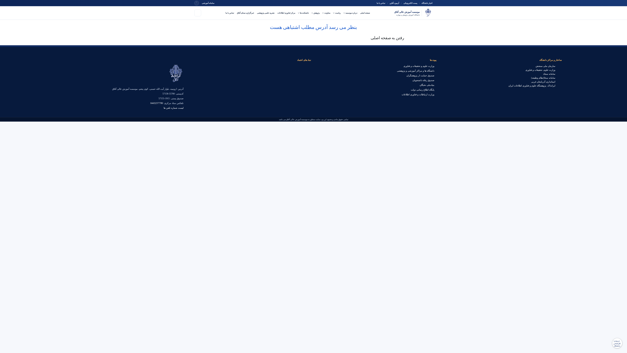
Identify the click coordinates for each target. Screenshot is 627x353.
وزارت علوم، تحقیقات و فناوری (540, 70)
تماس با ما (381, 3)
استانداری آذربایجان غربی (543, 82)
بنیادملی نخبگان (427, 85)
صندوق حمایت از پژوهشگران (420, 75)
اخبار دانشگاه (427, 3)
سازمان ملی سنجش (545, 66)
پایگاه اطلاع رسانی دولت (422, 90)
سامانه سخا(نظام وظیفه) (543, 78)
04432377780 (156, 103)
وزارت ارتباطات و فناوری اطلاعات (418, 94)
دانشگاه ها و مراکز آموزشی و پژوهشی (415, 71)
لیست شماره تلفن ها (174, 108)
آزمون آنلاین (394, 3)
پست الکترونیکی (410, 3)
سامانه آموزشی (208, 3)
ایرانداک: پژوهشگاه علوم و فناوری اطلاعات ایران (531, 85)
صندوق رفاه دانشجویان (423, 80)
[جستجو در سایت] (196, 3)
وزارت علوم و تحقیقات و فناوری (418, 66)
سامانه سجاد (549, 74)
